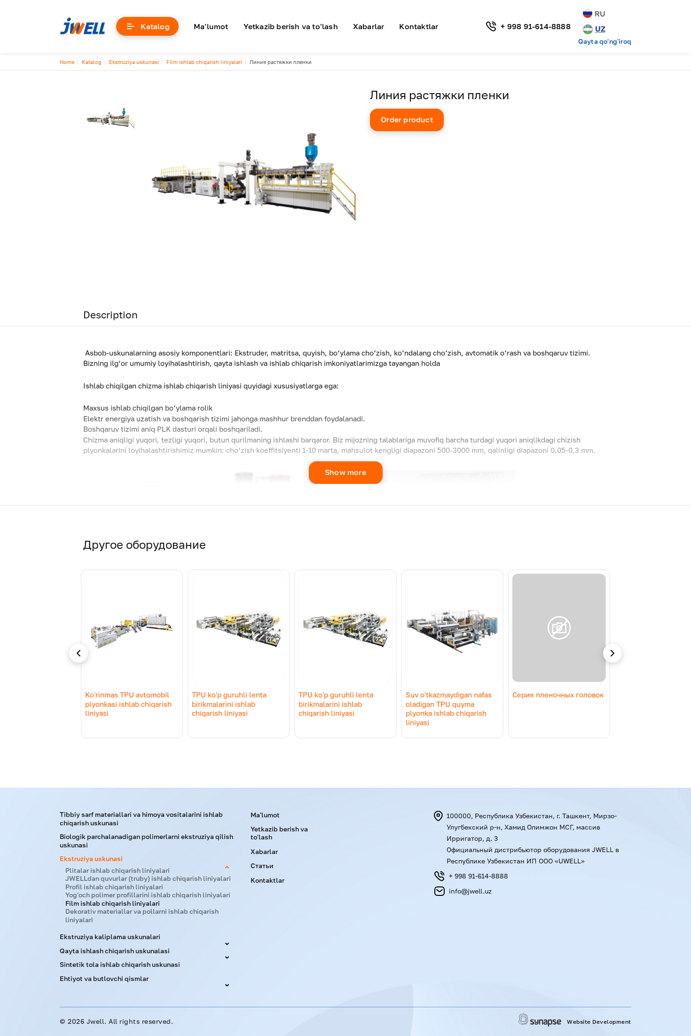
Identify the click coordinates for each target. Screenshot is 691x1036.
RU (600, 13)
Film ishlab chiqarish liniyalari (204, 62)
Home (67, 62)
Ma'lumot (211, 26)
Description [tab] (110, 314)
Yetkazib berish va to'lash (290, 26)
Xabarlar (369, 26)
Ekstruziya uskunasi (134, 62)
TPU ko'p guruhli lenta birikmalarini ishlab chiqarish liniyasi (229, 703)
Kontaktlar (418, 26)
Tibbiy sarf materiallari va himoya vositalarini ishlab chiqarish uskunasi (141, 818)
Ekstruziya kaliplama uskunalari (110, 937)
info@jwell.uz (470, 891)
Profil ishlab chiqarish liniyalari (114, 887)
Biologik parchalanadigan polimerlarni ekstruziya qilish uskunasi (146, 840)
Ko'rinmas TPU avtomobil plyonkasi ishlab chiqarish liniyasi (128, 703)
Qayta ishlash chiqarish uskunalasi (115, 951)
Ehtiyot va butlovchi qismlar (104, 978)
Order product (407, 119)
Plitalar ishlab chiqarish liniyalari (117, 870)
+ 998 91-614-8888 (535, 26)
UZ (600, 28)
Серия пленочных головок (558, 694)
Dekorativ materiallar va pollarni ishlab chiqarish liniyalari (142, 915)
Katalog (155, 26)
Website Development (599, 1022)
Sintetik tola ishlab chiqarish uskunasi (120, 964)
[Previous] (78, 653)
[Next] (612, 653)
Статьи (262, 866)
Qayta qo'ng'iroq (604, 41)
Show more (345, 472)
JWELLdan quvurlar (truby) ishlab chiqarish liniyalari (148, 878)
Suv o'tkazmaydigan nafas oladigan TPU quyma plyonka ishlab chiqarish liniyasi (449, 708)
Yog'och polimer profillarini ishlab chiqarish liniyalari (147, 895)
